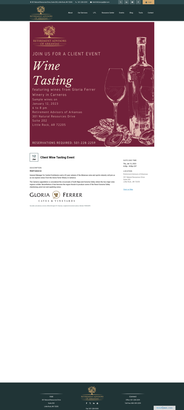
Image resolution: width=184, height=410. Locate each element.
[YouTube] (132, 2)
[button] (70, 12)
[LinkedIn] (126, 2)
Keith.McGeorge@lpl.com (101, 2)
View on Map (128, 189)
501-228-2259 (82, 2)
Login (150, 2)
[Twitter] (120, 2)
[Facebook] (138, 2)
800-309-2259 (136, 403)
